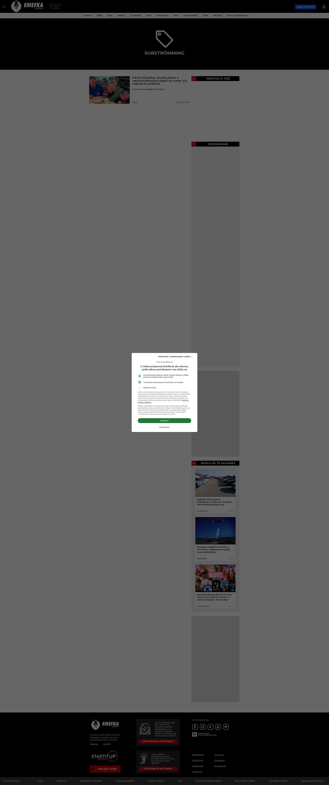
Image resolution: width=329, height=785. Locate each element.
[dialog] (164, 392)
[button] (164, 388)
